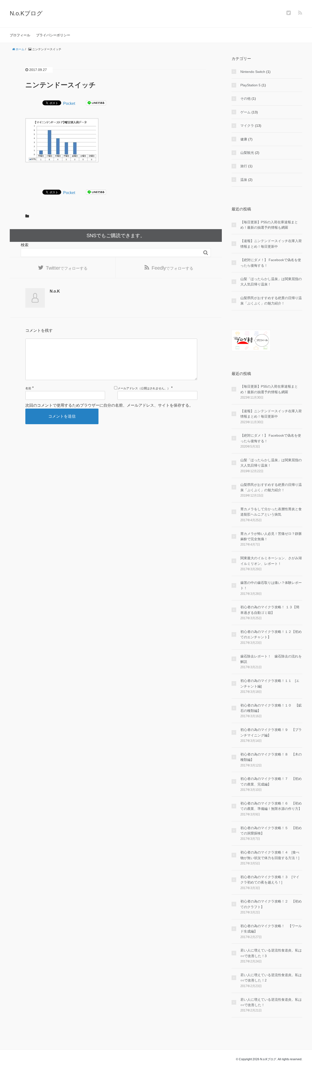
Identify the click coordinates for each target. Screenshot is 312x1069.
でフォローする (67, 268)
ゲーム (245, 112)
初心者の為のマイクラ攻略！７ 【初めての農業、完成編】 (271, 781)
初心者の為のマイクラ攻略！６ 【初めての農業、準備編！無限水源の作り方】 (271, 806)
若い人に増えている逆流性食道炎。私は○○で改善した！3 (271, 953)
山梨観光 (247, 153)
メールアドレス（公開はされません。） (143, 388)
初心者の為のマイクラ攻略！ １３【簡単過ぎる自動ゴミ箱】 (269, 609)
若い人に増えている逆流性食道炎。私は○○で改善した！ (271, 1002)
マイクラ (247, 125)
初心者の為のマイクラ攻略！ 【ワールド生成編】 (271, 928)
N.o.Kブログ (26, 13)
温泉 (243, 180)
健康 (243, 139)
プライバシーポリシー (53, 35)
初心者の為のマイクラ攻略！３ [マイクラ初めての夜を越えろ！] (269, 879)
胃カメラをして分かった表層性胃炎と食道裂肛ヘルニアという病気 (271, 511)
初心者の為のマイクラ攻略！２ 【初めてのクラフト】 (271, 904)
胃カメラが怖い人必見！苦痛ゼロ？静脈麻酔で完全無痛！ (271, 536)
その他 (245, 98)
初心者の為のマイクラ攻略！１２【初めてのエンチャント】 (271, 634)
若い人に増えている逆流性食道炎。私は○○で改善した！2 (271, 977)
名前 (28, 388)
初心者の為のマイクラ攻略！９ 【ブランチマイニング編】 (271, 732)
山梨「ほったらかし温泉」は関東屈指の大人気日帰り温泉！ (271, 281)
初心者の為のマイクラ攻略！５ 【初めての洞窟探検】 (271, 830)
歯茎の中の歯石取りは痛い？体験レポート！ (271, 585)
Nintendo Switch (252, 72)
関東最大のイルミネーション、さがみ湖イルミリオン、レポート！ (271, 560)
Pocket (69, 103)
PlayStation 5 (250, 85)
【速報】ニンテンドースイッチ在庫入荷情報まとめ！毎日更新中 (271, 243)
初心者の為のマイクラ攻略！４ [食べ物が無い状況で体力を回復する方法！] (269, 855)
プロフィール (20, 35)
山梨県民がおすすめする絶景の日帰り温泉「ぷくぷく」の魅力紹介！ (271, 300)
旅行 (243, 166)
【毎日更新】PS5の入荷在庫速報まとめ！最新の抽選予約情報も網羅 (269, 224)
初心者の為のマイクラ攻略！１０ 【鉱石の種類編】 (271, 708)
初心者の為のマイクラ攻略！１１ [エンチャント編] (269, 683)
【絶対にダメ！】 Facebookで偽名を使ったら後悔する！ (270, 262)
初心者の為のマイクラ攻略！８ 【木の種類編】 (271, 757)
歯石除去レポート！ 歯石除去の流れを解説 (271, 659)
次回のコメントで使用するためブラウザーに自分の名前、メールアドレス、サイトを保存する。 (109, 405)
